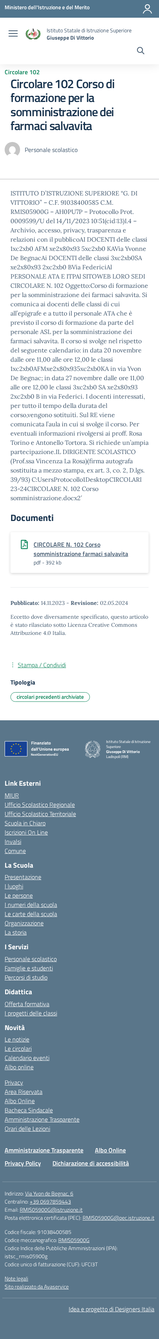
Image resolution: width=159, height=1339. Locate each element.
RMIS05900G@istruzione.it (51, 1209)
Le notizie (17, 1039)
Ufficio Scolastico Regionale (40, 804)
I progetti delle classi (31, 1013)
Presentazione (23, 877)
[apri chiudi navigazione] (13, 34)
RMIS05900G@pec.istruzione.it (118, 1218)
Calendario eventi (27, 1057)
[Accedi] (147, 9)
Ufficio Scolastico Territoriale (40, 813)
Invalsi (13, 841)
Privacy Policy (23, 1163)
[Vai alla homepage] (33, 34)
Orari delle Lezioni (27, 1128)
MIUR (12, 795)
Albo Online (20, 1100)
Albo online (19, 1067)
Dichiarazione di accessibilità (90, 1163)
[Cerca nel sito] (141, 52)
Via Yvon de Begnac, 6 (49, 1193)
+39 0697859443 (50, 1201)
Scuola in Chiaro (25, 823)
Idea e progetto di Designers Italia (111, 1309)
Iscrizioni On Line (26, 832)
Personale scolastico (31, 958)
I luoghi (14, 886)
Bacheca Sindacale (29, 1110)
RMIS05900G (74, 1240)
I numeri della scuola (31, 904)
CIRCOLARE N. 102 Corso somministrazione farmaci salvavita (81, 549)
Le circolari (18, 1048)
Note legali (16, 1278)
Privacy (14, 1082)
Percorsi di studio (26, 977)
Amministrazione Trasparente (42, 1119)
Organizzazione (24, 923)
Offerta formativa (27, 1003)
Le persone (19, 895)
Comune (15, 850)
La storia (16, 932)
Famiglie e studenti (29, 968)
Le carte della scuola (31, 913)
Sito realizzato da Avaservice (37, 1286)
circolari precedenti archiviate (50, 697)
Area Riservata (23, 1091)
